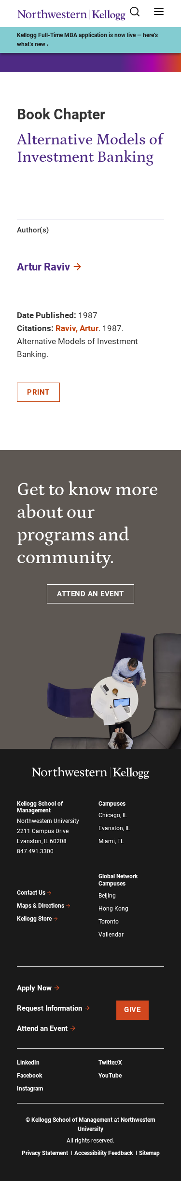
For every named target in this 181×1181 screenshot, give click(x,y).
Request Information (49, 1008)
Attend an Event (42, 1028)
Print (38, 392)
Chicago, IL (112, 815)
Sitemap (149, 1153)
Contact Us (31, 892)
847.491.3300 (35, 851)
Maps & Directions (40, 905)
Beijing (107, 895)
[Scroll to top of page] (164, 1131)
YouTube (110, 1075)
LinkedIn (28, 1062)
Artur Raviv (43, 267)
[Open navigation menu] (158, 12)
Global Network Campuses (118, 880)
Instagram (30, 1088)
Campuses (111, 803)
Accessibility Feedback (103, 1153)
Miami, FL (111, 841)
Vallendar (111, 934)
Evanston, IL (114, 828)
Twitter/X (110, 1062)
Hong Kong (113, 908)
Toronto (108, 921)
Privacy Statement (45, 1153)
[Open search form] (138, 12)
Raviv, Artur (77, 328)
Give (132, 1009)
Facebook (29, 1075)
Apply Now (34, 988)
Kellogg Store (34, 918)
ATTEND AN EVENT (90, 594)
